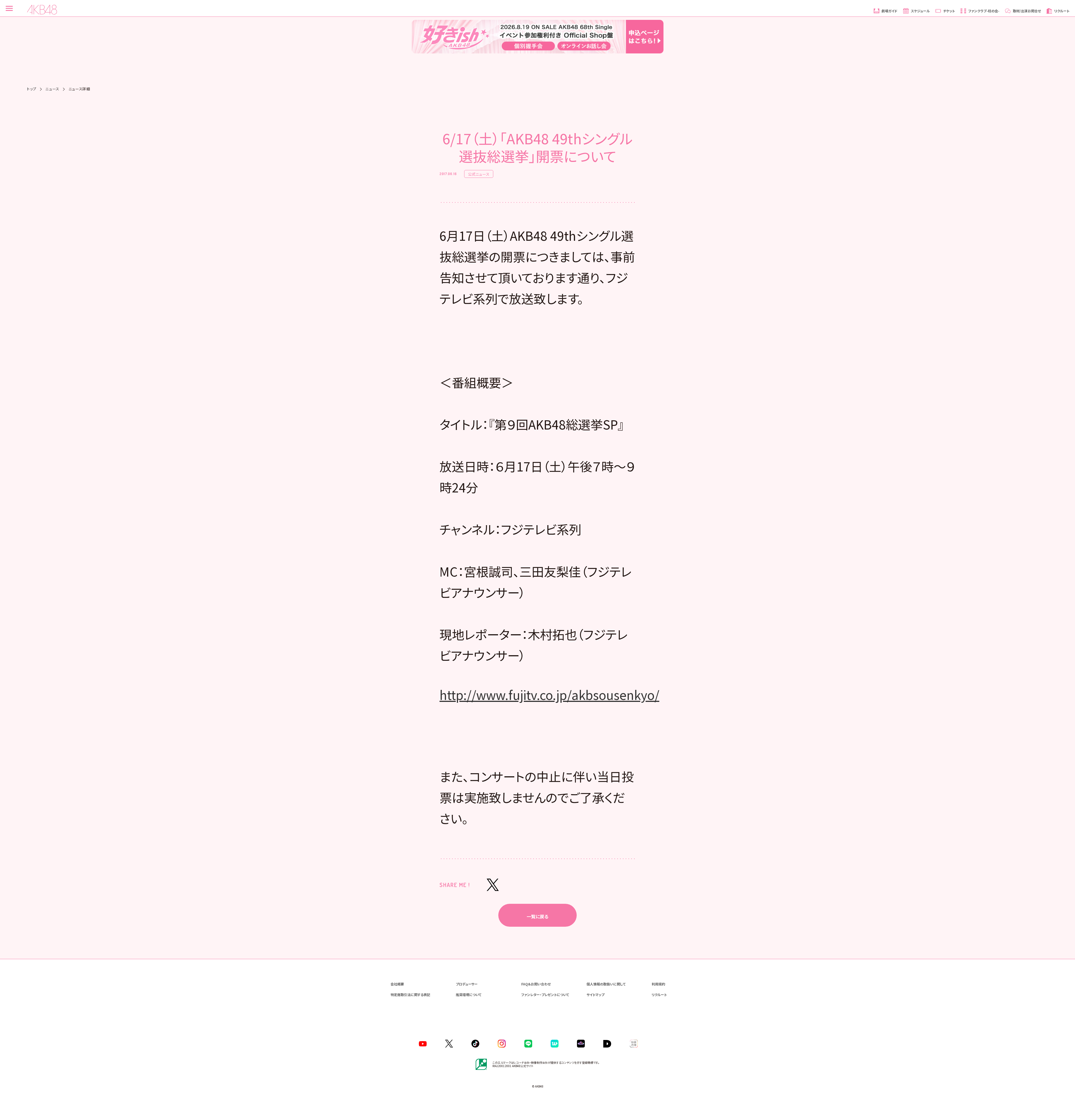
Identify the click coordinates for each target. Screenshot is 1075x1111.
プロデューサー (467, 984)
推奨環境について (469, 994)
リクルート (659, 994)
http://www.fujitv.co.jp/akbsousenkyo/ (549, 695)
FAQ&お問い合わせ (536, 984)
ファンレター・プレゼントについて (545, 994)
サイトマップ (595, 994)
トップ (31, 89)
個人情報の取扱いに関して (606, 984)
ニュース (52, 89)
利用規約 (658, 984)
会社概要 (397, 984)
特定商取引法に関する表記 (410, 994)
